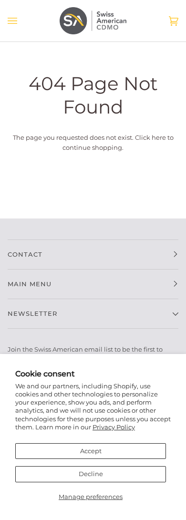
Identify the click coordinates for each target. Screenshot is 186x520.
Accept (91, 451)
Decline (91, 474)
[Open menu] (22, 21)
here (159, 137)
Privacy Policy (114, 427)
